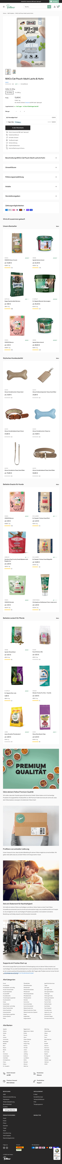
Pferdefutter (27, 983)
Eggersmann (27, 1029)
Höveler (34, 690)
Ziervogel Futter (48, 989)
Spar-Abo (14, 122)
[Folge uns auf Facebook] (4, 1148)
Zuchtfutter (47, 1006)
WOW (45, 1064)
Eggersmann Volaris (29, 1031)
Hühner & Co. (47, 1014)
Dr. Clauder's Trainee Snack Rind (41, 518)
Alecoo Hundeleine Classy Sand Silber (15, 470)
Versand (27, 102)
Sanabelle (46, 1049)
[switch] (57, 1158)
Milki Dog (46, 1029)
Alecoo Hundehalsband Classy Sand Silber (44, 470)
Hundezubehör (7, 1000)
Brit (4, 1051)
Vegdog (46, 1058)
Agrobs (34, 257)
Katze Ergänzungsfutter (9, 1014)
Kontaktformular (38, 1097)
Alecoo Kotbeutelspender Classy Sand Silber (44, 392)
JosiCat (25, 1051)
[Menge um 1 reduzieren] (16, 111)
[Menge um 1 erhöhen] (24, 111)
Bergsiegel (5, 1041)
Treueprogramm (38, 1104)
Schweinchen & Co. (49, 1018)
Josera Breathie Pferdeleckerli (13, 734)
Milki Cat (26, 1066)
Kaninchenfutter (28, 1004)
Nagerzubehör (27, 1018)
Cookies (5, 1107)
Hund (4, 983)
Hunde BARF (6, 993)
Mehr (57, 226)
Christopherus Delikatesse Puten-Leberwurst (45, 602)
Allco (4, 1035)
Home (4, 13)
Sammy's (46, 1047)
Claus (4, 1062)
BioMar (5, 1043)
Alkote (4, 1033)
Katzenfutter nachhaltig (9, 1006)
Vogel (45, 985)
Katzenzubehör (7, 1016)
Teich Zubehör (47, 1008)
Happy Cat (26, 1041)
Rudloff (46, 1043)
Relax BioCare (47, 1039)
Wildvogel (46, 993)
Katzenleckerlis (7, 1012)
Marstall (26, 1062)
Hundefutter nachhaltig (9, 987)
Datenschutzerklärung (9, 1097)
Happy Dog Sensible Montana (12, 301)
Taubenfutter (47, 1000)
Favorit (34, 649)
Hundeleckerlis (6, 995)
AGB (4, 1094)
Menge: (7, 111)
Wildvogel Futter (48, 995)
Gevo (25, 1037)
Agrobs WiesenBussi (10, 652)
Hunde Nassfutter (7, 991)
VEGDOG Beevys (9, 342)
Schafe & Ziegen (48, 1016)
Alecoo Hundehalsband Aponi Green (14, 431)
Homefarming (47, 1010)
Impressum (6, 1099)
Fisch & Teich (47, 1002)
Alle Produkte (10, 13)
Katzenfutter (6, 1004)
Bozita (4, 1049)
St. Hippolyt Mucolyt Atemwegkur (42, 301)
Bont (4, 1045)
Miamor (25, 1064)
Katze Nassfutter (7, 1010)
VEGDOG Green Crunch (11, 260)
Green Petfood (27, 1039)
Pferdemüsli (27, 987)
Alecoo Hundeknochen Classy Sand (14, 392)
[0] (58, 7)
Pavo (45, 1037)
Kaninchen (26, 1002)
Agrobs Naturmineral (38, 342)
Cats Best (5, 1058)
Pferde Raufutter (28, 985)
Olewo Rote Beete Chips (39, 734)
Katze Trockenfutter (8, 1008)
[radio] (7, 118)
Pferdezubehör (27, 998)
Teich (4, 1130)
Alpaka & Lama (48, 1012)
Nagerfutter (26, 1016)
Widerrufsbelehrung (9, 1102)
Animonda (5, 1039)
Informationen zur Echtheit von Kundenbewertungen (19, 973)
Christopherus (36, 600)
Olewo (34, 732)
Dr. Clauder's (36, 516)
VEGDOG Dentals (9, 602)
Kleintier (26, 1000)
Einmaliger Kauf (12, 117)
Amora (4, 1037)
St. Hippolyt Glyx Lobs (10, 693)
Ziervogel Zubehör (48, 991)
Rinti (45, 1041)
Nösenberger (47, 1031)
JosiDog (26, 1054)
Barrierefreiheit (7, 1104)
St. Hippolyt (35, 299)
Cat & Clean (6, 1056)
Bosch (4, 1047)
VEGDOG (6, 257)
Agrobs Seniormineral (38, 260)
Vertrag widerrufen (10, 1110)
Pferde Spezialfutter (28, 993)
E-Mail (35, 1094)
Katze (4, 1002)
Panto (45, 1035)
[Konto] (54, 7)
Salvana (46, 1045)
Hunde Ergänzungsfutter (9, 998)
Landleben (26, 1058)
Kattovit (26, 1056)
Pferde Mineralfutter (29, 989)
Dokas (4, 1064)
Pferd (4, 1018)
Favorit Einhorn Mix (38, 652)
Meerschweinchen (28, 1008)
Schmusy (46, 1051)
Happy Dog (7, 299)
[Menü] (59, 1149)
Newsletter (55, 1)
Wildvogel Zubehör (49, 998)
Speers (46, 1054)
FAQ (35, 1102)
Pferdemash (27, 991)
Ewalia (25, 1033)
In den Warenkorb (18, 128)
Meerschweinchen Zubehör (30, 1012)
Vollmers (46, 1062)
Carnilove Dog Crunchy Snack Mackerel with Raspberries (16, 560)
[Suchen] (49, 6)
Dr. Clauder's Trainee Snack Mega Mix (42, 559)
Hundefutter (6, 985)
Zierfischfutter (47, 1004)
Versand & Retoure (39, 1099)
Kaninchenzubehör (28, 1006)
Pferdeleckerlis (27, 995)
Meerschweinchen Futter (30, 1010)
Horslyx (25, 1045)
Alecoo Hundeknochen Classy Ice (41, 431)
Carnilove (7, 557)
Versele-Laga (47, 1060)
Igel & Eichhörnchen (49, 983)
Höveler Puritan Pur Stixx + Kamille (42, 693)
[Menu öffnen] (4, 6)
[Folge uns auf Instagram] (7, 1148)
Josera (6, 732)
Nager (25, 1014)
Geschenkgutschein (8, 1138)
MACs (6, 82)
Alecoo (6, 389)
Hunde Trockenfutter (8, 989)
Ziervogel (46, 987)
